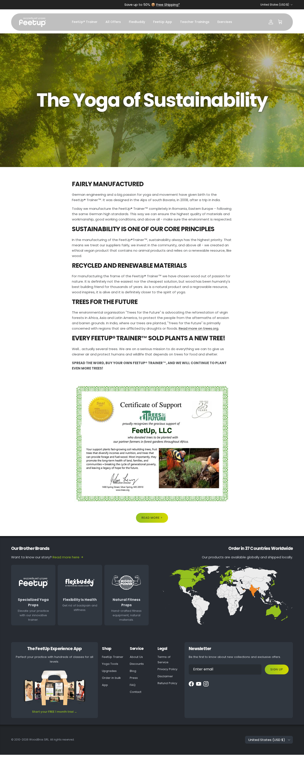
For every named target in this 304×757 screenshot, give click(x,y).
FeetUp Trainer (112, 657)
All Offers (113, 22)
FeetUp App (162, 22)
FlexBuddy (137, 22)
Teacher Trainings (194, 22)
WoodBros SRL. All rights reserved (51, 739)
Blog (133, 671)
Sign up (276, 669)
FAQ (133, 685)
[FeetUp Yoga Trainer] (32, 22)
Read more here (66, 557)
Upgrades (109, 671)
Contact (135, 692)
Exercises (224, 22)
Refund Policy (167, 683)
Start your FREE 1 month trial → (54, 712)
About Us (136, 657)
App (105, 685)
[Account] (271, 22)
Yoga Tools (110, 664)
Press (134, 678)
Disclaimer (165, 676)
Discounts (137, 664)
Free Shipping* (168, 4)
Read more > (152, 518)
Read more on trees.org (198, 328)
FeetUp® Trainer (84, 22)
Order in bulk (111, 678)
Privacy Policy (167, 669)
